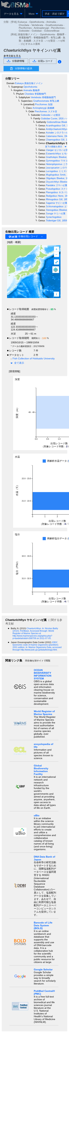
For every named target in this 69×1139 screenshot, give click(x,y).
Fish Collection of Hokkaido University (34, 358)
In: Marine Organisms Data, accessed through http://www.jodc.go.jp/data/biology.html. (37, 648)
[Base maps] (55, 269)
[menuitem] (12, 13)
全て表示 (19, 362)
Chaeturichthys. (34, 628)
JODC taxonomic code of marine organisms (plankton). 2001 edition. (36, 645)
